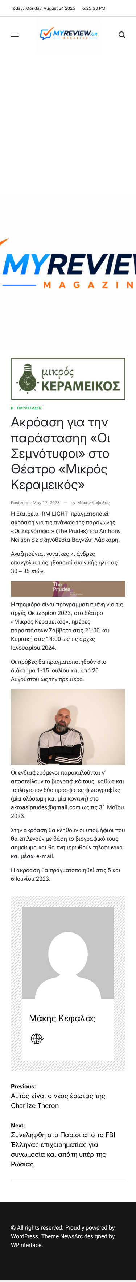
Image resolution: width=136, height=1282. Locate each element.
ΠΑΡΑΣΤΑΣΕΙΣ (29, 408)
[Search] (122, 35)
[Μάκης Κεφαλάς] (68, 953)
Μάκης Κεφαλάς (93, 502)
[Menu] (15, 35)
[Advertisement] (68, 124)
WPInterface (26, 1245)
